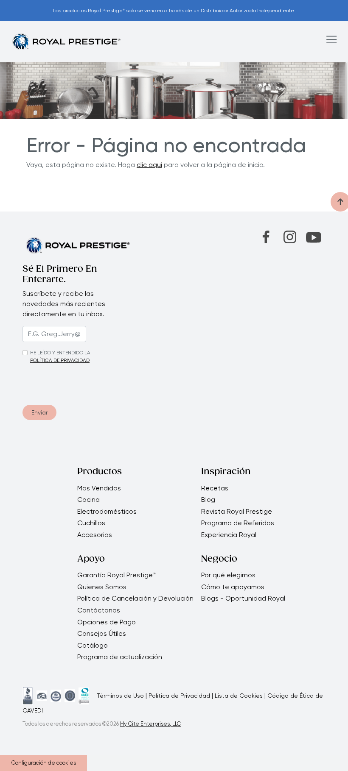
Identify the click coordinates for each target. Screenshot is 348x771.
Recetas (214, 488)
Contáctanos (98, 610)
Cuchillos (91, 523)
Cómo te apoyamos (232, 587)
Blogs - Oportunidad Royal (243, 598)
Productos (99, 472)
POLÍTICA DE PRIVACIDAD (60, 360)
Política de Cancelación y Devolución (135, 598)
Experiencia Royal (228, 535)
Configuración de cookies (43, 763)
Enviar (39, 412)
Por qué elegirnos (228, 575)
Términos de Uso (120, 695)
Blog (208, 500)
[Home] (66, 41)
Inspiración (226, 472)
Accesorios (94, 535)
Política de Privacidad (179, 695)
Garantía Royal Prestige (116, 575)
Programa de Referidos (237, 523)
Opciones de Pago (106, 622)
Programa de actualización (119, 657)
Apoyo (91, 559)
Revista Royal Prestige (236, 511)
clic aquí (149, 165)
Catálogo (92, 645)
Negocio (219, 559)
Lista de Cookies (239, 695)
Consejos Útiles (101, 633)
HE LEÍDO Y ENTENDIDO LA (60, 353)
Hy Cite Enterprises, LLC (150, 724)
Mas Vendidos (99, 488)
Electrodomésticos (107, 511)
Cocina (88, 500)
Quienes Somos (101, 587)
